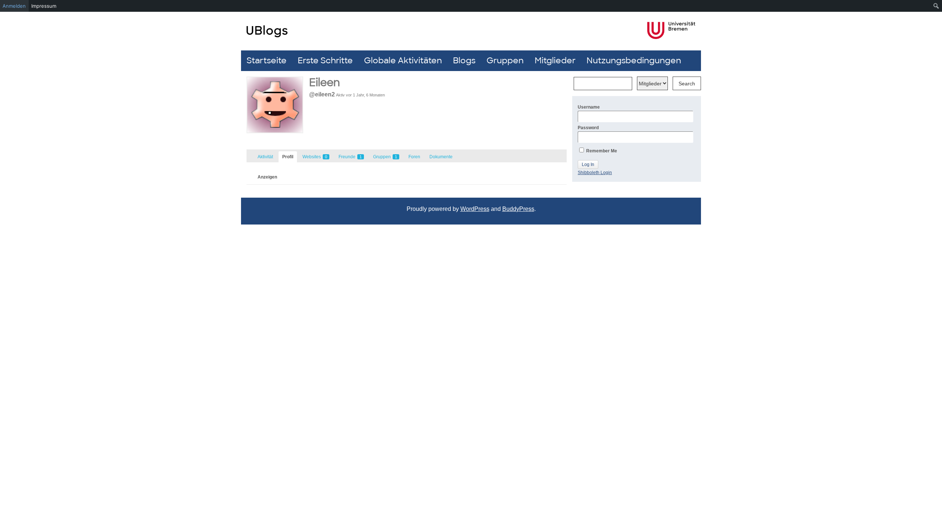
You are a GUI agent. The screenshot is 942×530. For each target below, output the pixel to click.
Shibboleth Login (595, 172)
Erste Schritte (325, 60)
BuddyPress (518, 209)
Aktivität (265, 156)
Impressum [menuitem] (43, 6)
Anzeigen (267, 177)
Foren (414, 156)
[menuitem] (936, 6)
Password (588, 127)
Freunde (350, 156)
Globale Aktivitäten (403, 60)
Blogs (464, 60)
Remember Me (601, 150)
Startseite (267, 60)
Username (589, 107)
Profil (287, 156)
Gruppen (505, 60)
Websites (314, 156)
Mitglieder (555, 60)
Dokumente (441, 156)
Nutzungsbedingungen (634, 60)
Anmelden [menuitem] (14, 6)
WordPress (474, 209)
